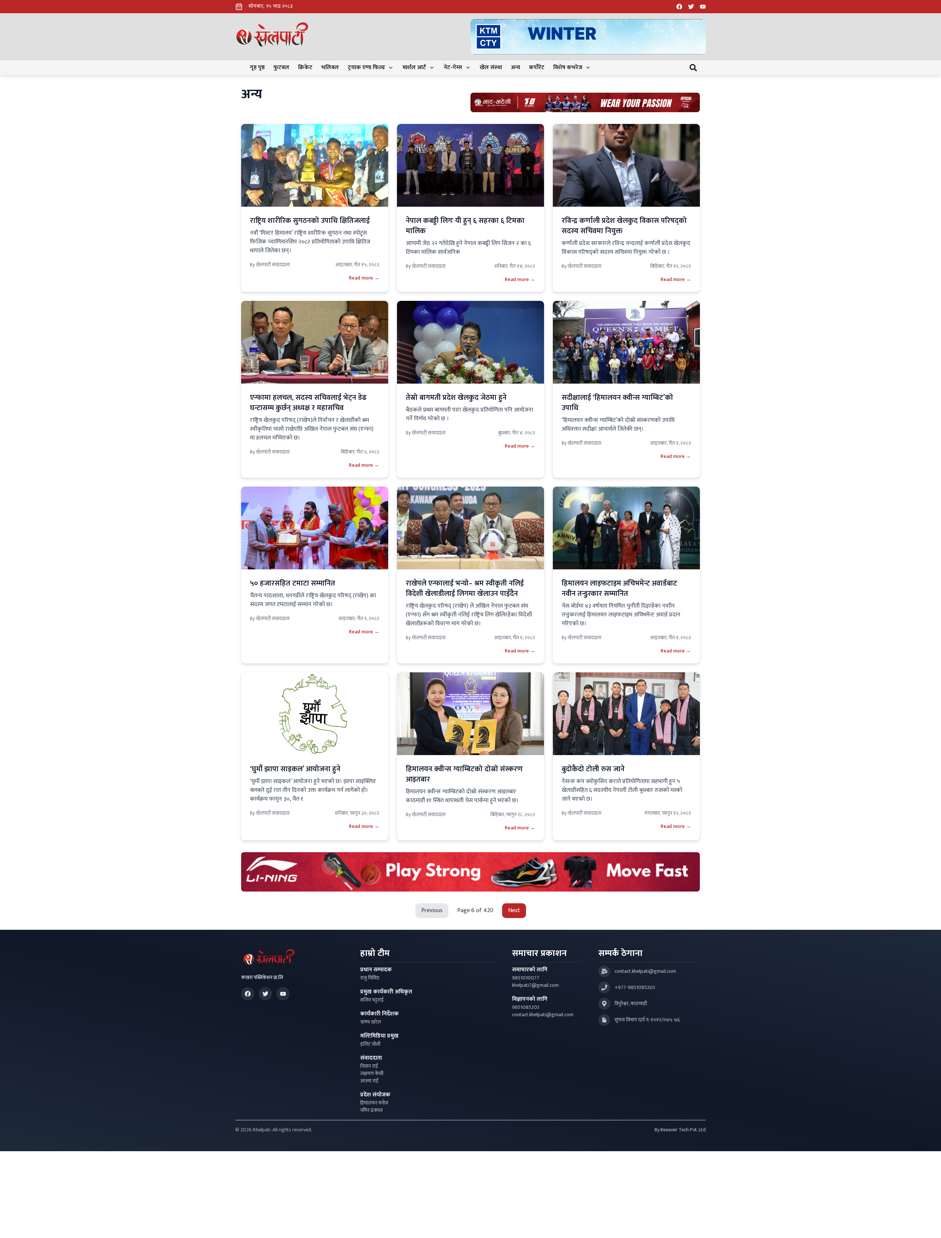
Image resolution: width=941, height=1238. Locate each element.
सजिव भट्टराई (372, 1000)
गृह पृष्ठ (257, 67)
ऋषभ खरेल (370, 1022)
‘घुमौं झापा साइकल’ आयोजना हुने (295, 769)
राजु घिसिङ (370, 978)
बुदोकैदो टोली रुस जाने (593, 769)
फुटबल (281, 67)
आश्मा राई (369, 1081)
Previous (432, 910)
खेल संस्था (491, 67)
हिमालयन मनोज (374, 1103)
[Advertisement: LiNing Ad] (470, 872)
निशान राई (369, 1066)
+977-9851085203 (635, 987)
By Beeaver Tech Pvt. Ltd (680, 1130)
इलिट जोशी (370, 1044)
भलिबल (330, 67)
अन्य (515, 67)
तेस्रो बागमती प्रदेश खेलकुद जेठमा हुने (456, 397)
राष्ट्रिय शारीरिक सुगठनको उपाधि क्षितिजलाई (310, 220)
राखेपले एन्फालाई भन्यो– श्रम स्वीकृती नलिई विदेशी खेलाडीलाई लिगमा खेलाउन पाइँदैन (465, 588)
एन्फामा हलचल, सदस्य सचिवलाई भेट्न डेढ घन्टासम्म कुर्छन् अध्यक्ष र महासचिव (308, 402)
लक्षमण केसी (371, 1073)
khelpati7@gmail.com (535, 985)
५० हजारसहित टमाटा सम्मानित (292, 583)
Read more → (364, 278)
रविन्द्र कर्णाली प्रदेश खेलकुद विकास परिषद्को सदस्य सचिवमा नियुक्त (624, 225)
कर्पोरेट (536, 67)
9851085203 (525, 1007)
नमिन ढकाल (371, 1110)
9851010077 (525, 978)
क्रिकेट (305, 67)
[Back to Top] (927, 1224)
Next (514, 910)
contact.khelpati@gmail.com (542, 1014)
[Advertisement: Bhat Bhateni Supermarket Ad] (585, 102)
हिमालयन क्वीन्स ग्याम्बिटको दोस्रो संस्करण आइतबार (464, 774)
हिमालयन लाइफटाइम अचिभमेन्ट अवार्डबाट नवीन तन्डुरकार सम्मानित (619, 588)
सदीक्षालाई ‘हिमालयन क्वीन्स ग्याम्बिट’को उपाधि (617, 402)
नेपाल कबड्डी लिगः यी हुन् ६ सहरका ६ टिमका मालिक (465, 225)
